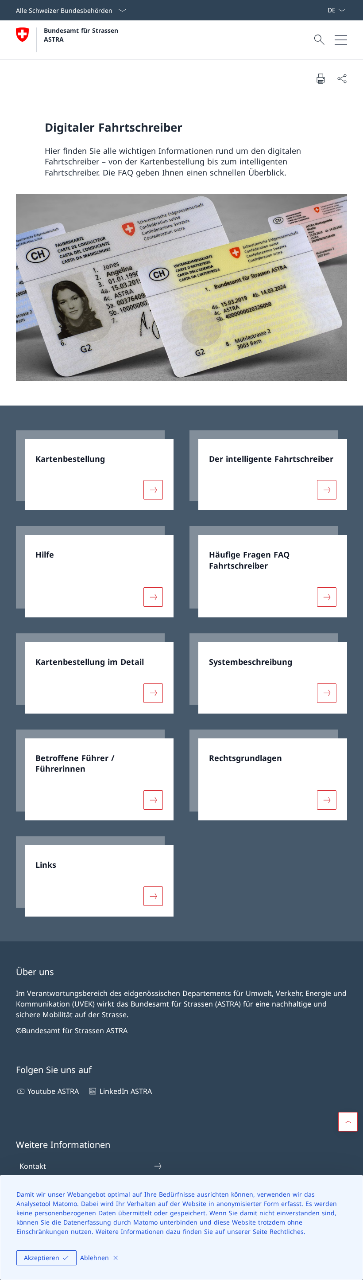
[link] (95, 470)
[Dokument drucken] (320, 78)
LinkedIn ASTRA (125, 1091)
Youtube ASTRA (53, 1091)
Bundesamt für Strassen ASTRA (83, 34)
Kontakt (32, 1166)
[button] (348, 1122)
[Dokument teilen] (341, 78)
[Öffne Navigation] (341, 39)
